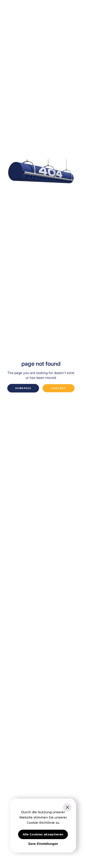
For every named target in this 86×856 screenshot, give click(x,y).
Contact (58, 388)
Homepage (23, 388)
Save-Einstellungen (43, 843)
